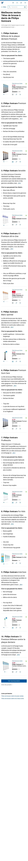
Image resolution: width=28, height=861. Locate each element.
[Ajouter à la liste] (16, 94)
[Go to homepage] (2, 3)
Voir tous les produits (14, 681)
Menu (4, 7)
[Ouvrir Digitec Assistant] (21, 2)
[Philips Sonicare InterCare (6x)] (14, 622)
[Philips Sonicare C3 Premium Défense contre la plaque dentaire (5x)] (14, 667)
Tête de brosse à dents (17, 83)
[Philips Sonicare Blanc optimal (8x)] (14, 356)
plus (19, 51)
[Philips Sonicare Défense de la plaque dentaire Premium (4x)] (14, 89)
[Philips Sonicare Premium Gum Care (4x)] (14, 423)
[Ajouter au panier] (20, 94)
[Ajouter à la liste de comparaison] (13, 94)
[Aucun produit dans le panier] (25, 2)
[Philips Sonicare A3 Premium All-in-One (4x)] (14, 296)
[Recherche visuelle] (25, 7)
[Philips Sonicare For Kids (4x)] (14, 559)
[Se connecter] (17, 2)
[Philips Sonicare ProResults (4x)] (14, 497)
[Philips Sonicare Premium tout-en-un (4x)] (14, 156)
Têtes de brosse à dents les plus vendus (12, 696)
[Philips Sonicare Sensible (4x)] (14, 220)
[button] (15, 27)
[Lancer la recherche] (10, 7)
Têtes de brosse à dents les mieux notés (12, 698)
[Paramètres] (13, 2)
